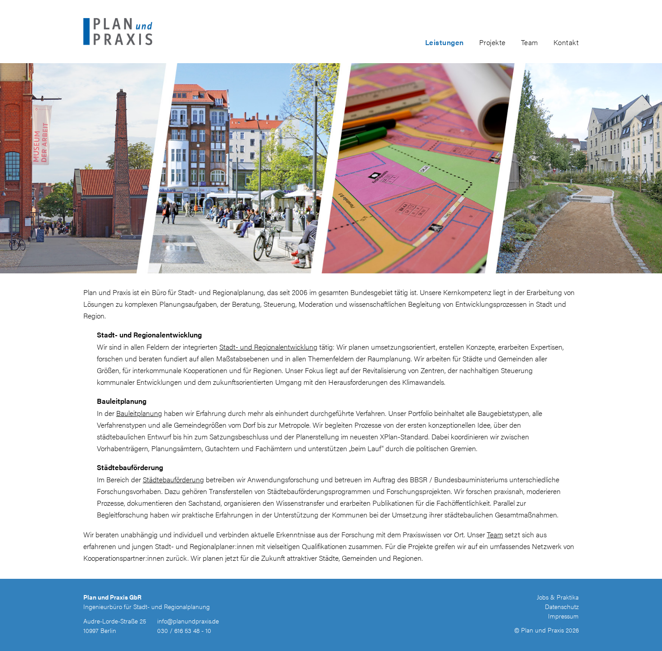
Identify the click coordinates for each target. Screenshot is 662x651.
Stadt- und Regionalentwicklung (268, 347)
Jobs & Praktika (558, 596)
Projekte (492, 42)
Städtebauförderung (173, 479)
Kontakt (566, 42)
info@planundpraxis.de (188, 620)
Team (529, 42)
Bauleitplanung (139, 413)
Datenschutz (562, 606)
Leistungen (444, 42)
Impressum (563, 615)
